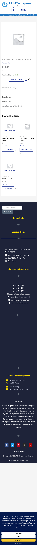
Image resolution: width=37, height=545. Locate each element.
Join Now (8, 212)
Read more (8, 150)
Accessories (10, 59)
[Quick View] (6, 146)
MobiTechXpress (20, 3)
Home (4, 59)
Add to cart (16, 80)
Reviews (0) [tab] (6, 101)
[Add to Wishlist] (26, 79)
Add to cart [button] (26, 150)
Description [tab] (6, 97)
